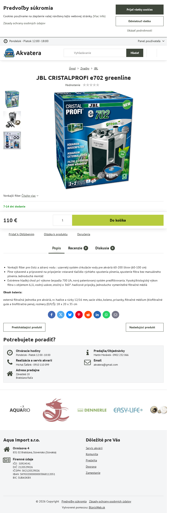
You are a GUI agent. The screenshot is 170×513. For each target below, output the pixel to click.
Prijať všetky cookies (140, 9)
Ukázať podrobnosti (139, 30)
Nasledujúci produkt (142, 327)
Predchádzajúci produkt (27, 327)
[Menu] (162, 53)
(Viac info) (99, 16)
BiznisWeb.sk (97, 507)
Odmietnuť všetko (139, 21)
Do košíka (118, 220)
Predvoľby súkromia (74, 501)
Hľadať (135, 53)
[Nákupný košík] (152, 53)
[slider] (91, 85)
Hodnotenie (72, 85)
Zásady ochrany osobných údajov (110, 501)
